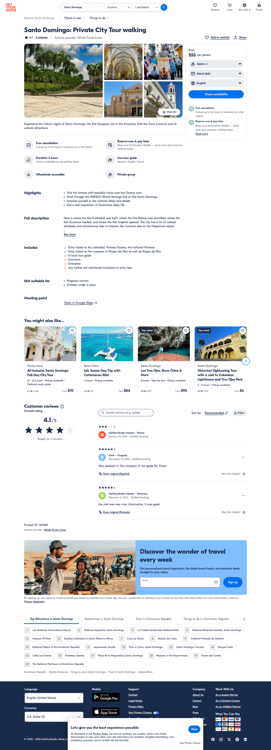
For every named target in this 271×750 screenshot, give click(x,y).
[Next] (246, 361)
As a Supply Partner (227, 694)
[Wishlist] (215, 5)
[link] (50, 361)
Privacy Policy (136, 706)
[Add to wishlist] (72, 330)
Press (196, 712)
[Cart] (230, 5)
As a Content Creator (228, 700)
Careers (197, 700)
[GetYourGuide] (11, 7)
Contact (133, 694)
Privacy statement (34, 601)
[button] (36, 37)
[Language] (244, 5)
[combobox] (216, 413)
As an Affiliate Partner (228, 706)
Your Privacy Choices (140, 712)
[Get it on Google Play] (106, 698)
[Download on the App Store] (106, 712)
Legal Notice (135, 700)
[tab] (51, 619)
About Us (198, 694)
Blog (195, 706)
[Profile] (259, 5)
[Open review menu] (243, 457)
